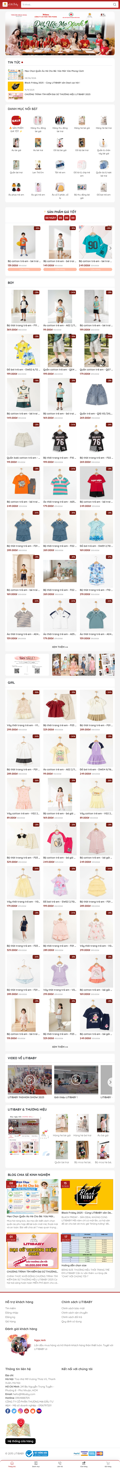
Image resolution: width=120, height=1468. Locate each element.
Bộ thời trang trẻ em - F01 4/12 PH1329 (60, 945)
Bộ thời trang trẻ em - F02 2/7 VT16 (60, 545)
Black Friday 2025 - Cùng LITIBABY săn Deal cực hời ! (52, 82)
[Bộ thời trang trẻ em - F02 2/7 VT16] (60, 527)
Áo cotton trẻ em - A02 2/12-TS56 (60, 325)
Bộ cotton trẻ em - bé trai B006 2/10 (23, 589)
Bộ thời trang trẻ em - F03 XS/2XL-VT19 (23, 945)
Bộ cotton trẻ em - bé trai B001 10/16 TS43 (23, 501)
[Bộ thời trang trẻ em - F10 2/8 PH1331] (96, 571)
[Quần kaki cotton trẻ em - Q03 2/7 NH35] (23, 438)
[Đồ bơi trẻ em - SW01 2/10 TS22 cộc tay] (96, 527)
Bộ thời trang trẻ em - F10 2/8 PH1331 (96, 589)
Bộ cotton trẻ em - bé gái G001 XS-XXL (96, 857)
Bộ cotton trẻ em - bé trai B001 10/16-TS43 (96, 501)
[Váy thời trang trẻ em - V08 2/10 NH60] (23, 882)
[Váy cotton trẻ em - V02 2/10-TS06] (23, 794)
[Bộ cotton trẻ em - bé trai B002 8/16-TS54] (96, 306)
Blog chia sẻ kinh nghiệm (29, 1175)
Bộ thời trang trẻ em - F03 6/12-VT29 (60, 725)
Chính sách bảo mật (73, 1308)
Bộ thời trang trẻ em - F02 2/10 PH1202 (60, 589)
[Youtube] (26, 1410)
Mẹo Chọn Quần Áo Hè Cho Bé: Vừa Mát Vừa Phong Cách (54, 71)
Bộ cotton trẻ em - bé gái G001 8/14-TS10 (96, 1034)
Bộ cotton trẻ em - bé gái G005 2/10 (60, 813)
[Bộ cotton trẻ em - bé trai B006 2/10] (23, 571)
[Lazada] (39, 1410)
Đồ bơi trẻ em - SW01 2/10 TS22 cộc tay (96, 545)
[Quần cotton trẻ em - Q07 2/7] (96, 350)
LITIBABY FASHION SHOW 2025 (26, 1097)
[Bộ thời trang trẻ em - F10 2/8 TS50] (60, 438)
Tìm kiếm (10, 1308)
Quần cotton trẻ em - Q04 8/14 (60, 369)
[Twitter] (14, 1410)
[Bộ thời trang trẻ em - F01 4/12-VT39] (23, 750)
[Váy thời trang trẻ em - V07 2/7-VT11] (60, 971)
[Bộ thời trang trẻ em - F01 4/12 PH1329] (60, 927)
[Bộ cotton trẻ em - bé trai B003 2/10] (24, 242)
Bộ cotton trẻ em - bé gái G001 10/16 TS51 (60, 857)
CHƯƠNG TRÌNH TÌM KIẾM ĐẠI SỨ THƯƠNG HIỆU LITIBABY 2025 (57, 94)
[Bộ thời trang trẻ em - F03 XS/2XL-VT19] (23, 927)
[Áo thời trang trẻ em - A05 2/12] (60, 483)
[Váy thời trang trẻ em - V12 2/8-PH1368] (23, 706)
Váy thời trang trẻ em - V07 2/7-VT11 (60, 989)
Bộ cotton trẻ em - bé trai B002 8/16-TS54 (96, 325)
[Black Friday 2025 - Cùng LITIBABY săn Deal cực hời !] (15, 86)
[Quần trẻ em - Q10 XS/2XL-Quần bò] (96, 394)
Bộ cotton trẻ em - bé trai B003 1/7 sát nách (23, 413)
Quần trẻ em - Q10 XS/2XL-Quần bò (96, 413)
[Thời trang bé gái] (74, 665)
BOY (11, 283)
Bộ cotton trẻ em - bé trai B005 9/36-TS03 (23, 1034)
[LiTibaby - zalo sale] (29, 1135)
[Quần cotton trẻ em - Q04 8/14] (60, 350)
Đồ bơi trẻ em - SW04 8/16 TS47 (96, 769)
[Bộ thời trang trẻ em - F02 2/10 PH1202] (60, 571)
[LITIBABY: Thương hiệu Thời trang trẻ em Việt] (10, 4)
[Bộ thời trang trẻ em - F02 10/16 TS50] (96, 438)
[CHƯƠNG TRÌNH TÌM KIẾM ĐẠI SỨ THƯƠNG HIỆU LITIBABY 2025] (15, 98)
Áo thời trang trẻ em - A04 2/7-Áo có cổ (96, 634)
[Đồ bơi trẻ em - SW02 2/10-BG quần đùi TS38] (60, 882)
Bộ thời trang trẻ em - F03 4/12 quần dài (60, 1034)
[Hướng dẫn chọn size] (87, 1247)
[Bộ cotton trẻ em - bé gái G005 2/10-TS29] (96, 971)
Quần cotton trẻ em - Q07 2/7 (96, 369)
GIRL (11, 683)
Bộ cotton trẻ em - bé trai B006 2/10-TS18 (60, 413)
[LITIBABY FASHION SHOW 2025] (30, 1080)
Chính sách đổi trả (72, 1317)
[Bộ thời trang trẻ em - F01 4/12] (96, 706)
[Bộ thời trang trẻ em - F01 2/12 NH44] (23, 971)
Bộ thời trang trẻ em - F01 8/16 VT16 (23, 545)
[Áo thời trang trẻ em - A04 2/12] (23, 615)
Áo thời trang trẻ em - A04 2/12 (23, 634)
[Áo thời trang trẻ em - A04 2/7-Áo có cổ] (96, 615)
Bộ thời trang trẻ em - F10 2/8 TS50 (60, 457)
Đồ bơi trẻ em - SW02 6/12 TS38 (23, 369)
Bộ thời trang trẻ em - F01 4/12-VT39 (23, 769)
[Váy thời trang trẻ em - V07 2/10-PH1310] (96, 927)
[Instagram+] (20, 1410)
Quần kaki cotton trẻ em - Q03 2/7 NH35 (23, 457)
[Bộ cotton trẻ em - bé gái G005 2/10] (60, 794)
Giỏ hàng (10, 1321)
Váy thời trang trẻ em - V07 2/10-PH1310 (96, 945)
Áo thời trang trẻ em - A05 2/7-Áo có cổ (60, 634)
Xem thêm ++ (60, 646)
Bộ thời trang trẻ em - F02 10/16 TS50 (96, 457)
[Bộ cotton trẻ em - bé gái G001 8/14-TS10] (96, 1015)
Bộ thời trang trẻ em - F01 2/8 (96, 901)
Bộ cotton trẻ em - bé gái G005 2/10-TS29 (96, 989)
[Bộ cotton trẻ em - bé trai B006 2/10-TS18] (60, 394)
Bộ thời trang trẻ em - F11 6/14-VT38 (23, 325)
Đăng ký (10, 1317)
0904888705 (22, 1397)
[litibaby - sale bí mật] (27, 665)
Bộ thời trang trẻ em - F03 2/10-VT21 (23, 857)
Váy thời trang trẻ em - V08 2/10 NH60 (23, 901)
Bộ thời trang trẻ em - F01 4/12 (96, 725)
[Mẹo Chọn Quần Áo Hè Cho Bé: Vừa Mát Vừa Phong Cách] (15, 74)
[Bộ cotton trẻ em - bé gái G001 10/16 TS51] (60, 838)
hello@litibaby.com (24, 1394)
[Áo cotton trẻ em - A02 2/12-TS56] (60, 306)
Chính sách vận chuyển (75, 1312)
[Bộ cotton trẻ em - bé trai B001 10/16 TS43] (23, 483)
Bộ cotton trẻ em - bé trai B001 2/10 (95, 261)
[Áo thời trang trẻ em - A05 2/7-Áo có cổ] (60, 615)
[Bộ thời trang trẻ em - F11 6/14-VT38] (23, 306)
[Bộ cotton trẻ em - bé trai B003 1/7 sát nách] (23, 394)
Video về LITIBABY (22, 1058)
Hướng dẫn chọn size (74, 1265)
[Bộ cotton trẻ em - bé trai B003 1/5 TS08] (60, 242)
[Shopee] (32, 1410)
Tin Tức (14, 62)
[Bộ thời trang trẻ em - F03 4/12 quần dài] (60, 1015)
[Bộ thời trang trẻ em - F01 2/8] (96, 882)
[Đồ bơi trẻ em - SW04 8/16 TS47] (96, 750)
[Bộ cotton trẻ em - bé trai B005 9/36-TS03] (23, 1015)
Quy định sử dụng (72, 1321)
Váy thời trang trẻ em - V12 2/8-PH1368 (23, 725)
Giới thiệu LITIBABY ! (66, 1097)
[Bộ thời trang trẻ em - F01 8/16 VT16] (23, 527)
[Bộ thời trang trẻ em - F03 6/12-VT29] (60, 706)
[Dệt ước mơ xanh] (60, 33)
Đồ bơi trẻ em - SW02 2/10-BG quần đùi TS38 (60, 901)
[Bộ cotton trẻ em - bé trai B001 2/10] (95, 242)
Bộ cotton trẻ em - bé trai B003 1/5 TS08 (60, 261)
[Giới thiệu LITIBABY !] (76, 1080)
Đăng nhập (11, 1312)
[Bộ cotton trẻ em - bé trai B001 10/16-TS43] (96, 483)
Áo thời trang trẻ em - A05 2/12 (60, 501)
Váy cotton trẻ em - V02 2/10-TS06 (23, 813)
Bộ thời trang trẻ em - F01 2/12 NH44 (23, 989)
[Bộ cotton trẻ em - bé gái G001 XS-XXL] (96, 838)
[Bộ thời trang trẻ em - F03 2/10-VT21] (23, 838)
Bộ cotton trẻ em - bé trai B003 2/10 (24, 261)
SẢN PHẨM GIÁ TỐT (61, 212)
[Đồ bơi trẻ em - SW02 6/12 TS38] (23, 350)
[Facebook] (7, 1410)
